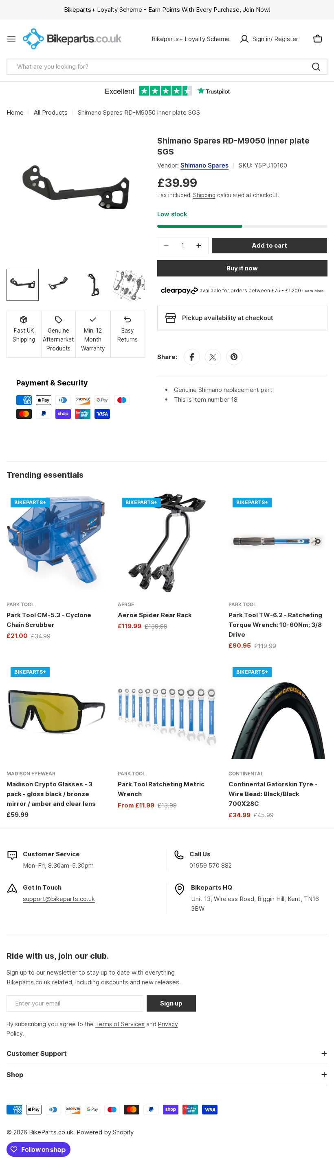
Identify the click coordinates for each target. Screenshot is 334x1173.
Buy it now (242, 268)
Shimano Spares (204, 165)
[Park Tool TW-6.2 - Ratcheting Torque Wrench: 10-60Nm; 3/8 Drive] (278, 543)
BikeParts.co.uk (51, 1132)
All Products (51, 112)
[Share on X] (213, 357)
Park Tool (20, 604)
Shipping (204, 195)
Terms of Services (120, 1024)
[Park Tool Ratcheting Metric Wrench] (167, 712)
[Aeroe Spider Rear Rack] (167, 543)
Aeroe (126, 604)
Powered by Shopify (105, 1132)
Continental (246, 773)
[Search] (316, 67)
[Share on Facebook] (192, 357)
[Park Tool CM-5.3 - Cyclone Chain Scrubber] (56, 543)
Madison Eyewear (31, 773)
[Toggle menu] (11, 39)
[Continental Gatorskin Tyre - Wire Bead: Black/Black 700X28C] (278, 712)
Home (15, 112)
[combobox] (167, 67)
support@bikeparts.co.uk (59, 899)
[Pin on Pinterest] (234, 357)
